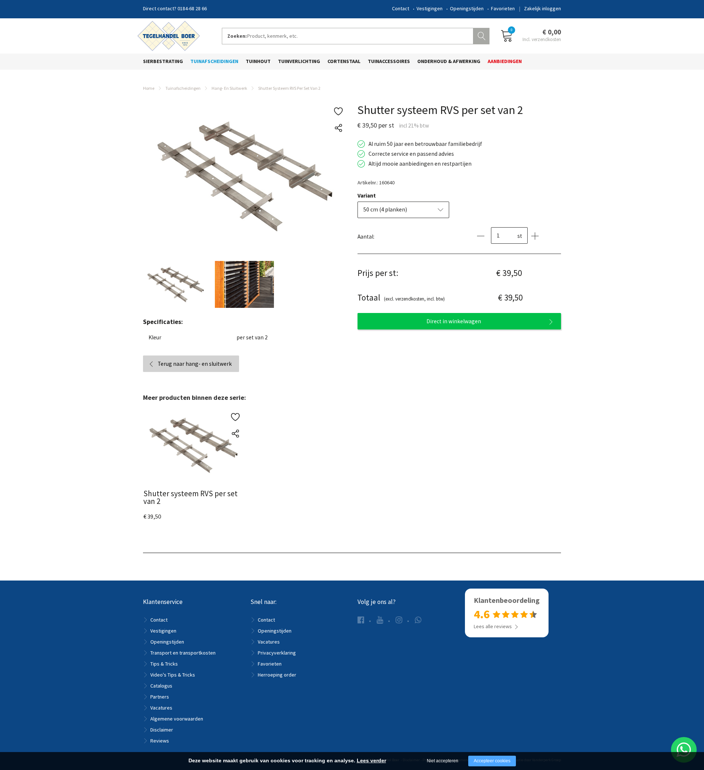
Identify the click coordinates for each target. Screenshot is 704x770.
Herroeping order (277, 674)
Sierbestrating (163, 61)
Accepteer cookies (492, 760)
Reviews (159, 740)
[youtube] (380, 620)
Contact (400, 8)
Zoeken (482, 35)
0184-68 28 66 (192, 8)
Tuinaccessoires (389, 61)
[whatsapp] (418, 620)
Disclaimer (161, 729)
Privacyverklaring (277, 652)
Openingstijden (467, 8)
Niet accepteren (442, 760)
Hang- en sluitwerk (229, 88)
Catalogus (161, 685)
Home (148, 88)
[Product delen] (338, 128)
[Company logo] (169, 35)
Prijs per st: (378, 273)
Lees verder (371, 760)
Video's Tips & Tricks (172, 674)
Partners (159, 696)
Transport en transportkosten (183, 652)
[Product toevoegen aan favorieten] (338, 111)
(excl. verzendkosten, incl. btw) (401, 297)
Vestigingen (430, 8)
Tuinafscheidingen (214, 61)
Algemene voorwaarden (176, 718)
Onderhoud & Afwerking (448, 61)
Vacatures (161, 707)
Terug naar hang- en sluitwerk (195, 363)
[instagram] (399, 620)
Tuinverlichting (299, 61)
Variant (367, 195)
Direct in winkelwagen (453, 321)
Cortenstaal (343, 61)
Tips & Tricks (164, 663)
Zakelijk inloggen (542, 8)
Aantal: (366, 236)
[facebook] (361, 620)
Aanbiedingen (505, 61)
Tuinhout (258, 61)
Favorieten (503, 8)
